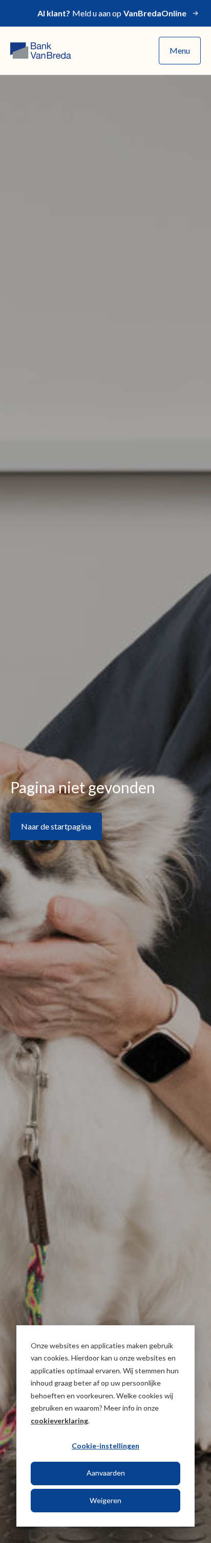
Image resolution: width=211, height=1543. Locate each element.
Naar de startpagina (56, 826)
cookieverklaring (59, 1420)
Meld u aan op (111, 13)
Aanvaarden (106, 1472)
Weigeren (105, 1500)
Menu (180, 50)
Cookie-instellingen (105, 1445)
